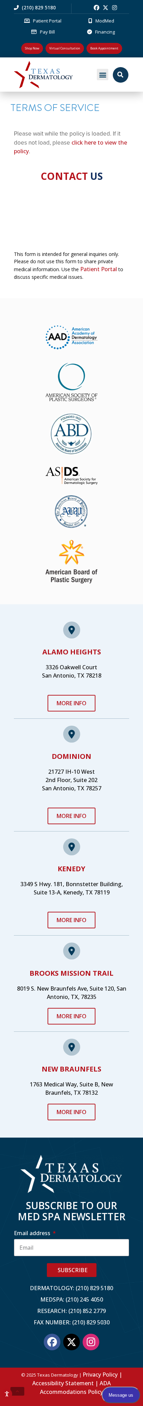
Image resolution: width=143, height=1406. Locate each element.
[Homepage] (53, 74)
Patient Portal (98, 269)
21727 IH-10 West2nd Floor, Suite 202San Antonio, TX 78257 (71, 780)
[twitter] (105, 7)
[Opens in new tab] (96, 7)
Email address (33, 1233)
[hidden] (17, 1391)
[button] (102, 74)
